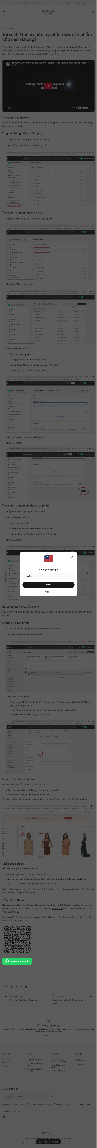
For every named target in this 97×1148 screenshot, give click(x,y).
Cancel (47, 592)
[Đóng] (71, 557)
